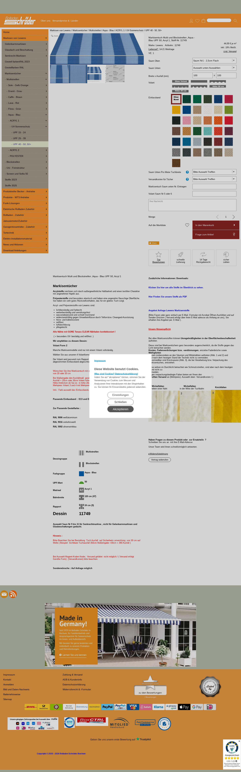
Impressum (100, 360)
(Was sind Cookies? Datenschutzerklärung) (116, 373)
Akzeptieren (120, 409)
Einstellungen (120, 394)
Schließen (120, 401)
